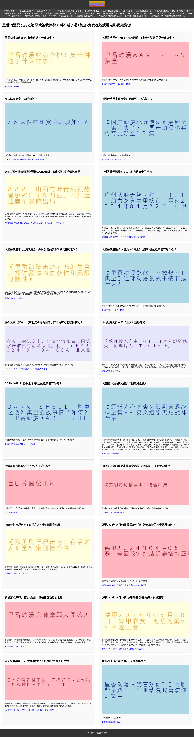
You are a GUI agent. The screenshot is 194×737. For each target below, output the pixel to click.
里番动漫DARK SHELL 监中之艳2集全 (20, 444)
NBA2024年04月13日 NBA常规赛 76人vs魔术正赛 (25, 159)
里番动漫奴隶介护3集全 (14, 86)
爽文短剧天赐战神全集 (111, 454)
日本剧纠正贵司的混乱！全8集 (140, 13)
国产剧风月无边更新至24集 (136, 16)
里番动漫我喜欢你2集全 (111, 722)
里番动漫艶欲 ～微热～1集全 (113, 310)
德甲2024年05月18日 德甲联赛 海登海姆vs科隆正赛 (122, 649)
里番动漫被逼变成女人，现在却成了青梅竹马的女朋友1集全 (108, 11)
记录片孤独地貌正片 (144, 11)
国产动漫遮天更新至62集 (90, 13)
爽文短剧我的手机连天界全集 (69, 11)
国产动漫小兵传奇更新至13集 (113, 159)
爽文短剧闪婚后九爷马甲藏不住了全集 (61, 13)
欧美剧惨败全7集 (66, 16)
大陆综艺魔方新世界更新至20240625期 (40, 16)
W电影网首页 (9, 11)
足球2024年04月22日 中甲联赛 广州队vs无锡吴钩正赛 (123, 237)
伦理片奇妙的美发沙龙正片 (114, 13)
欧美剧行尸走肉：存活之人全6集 (18, 573)
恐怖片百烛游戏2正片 (12, 13)
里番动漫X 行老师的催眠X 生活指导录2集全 (172, 11)
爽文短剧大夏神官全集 (34, 13)
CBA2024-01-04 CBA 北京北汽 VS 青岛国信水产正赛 (26, 369)
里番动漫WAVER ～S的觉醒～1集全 (116, 84)
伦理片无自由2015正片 (111, 371)
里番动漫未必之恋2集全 (85, 16)
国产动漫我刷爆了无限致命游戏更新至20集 (167, 16)
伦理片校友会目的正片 (46, 11)
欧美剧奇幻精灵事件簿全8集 (113, 512)
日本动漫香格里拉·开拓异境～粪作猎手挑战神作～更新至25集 (29, 710)
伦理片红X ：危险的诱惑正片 (110, 16)
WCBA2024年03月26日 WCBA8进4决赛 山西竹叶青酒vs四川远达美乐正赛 (34, 223)
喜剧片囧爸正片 (11, 512)
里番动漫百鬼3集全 (25, 11)
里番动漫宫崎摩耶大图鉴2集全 (17, 646)
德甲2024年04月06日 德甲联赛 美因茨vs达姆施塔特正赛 (124, 585)
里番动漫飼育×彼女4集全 (166, 13)
